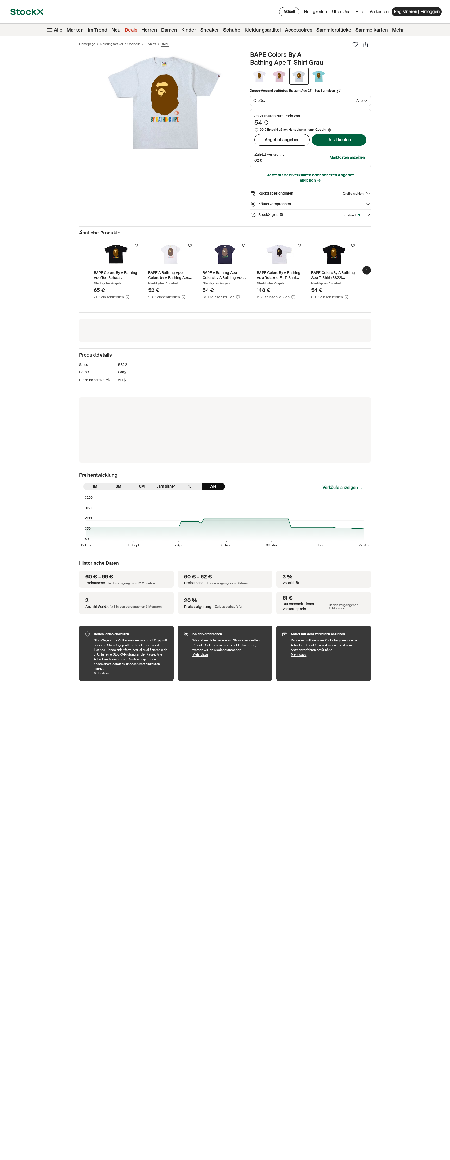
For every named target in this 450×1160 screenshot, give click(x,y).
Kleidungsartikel (263, 30)
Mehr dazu (131, 673)
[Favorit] (355, 44)
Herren (149, 30)
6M (142, 486)
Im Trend (97, 30)
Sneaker (209, 30)
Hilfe (359, 11)
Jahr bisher (166, 486)
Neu (116, 30)
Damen (169, 30)
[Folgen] (135, 245)
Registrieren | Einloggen (417, 11)
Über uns (342, 13)
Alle (58, 30)
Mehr (398, 30)
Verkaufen (379, 11)
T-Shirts (150, 44)
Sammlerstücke (333, 30)
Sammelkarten (371, 30)
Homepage (87, 44)
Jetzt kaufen (339, 139)
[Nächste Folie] (366, 270)
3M (118, 486)
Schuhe (231, 30)
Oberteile (134, 44)
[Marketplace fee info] (329, 130)
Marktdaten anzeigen (347, 157)
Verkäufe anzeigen (340, 487)
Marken (75, 30)
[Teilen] (365, 44)
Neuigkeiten (315, 11)
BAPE (165, 44)
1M (95, 486)
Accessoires (298, 30)
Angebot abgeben (282, 139)
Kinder (188, 30)
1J (190, 486)
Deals (131, 30)
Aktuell (289, 11)
